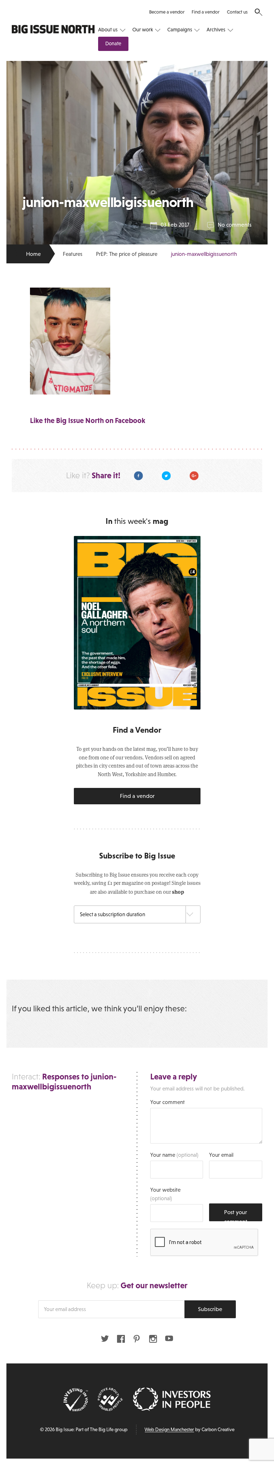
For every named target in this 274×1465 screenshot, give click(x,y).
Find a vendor (205, 12)
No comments (235, 225)
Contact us (237, 12)
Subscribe (210, 1309)
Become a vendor (166, 12)
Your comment (167, 1102)
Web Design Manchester (169, 1429)
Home (33, 254)
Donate (113, 43)
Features (72, 254)
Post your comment (235, 1215)
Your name (174, 1155)
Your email (221, 1155)
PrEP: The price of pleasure (126, 254)
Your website (165, 1194)
